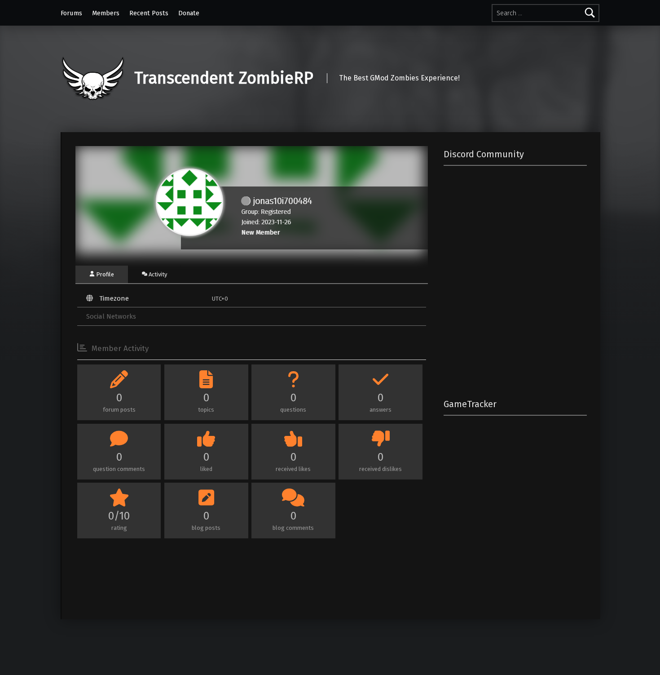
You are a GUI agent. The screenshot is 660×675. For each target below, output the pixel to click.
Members (105, 13)
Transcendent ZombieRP (223, 78)
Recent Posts (148, 13)
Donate (188, 13)
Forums (71, 13)
